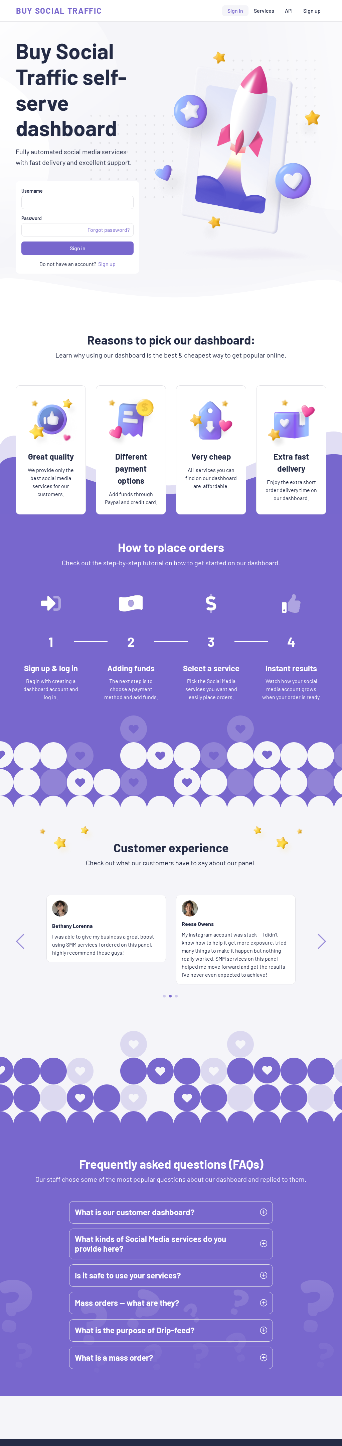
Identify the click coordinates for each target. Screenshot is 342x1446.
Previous (21, 941)
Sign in (235, 10)
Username (32, 191)
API (289, 10)
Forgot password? (109, 229)
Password (31, 218)
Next (321, 941)
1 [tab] (164, 996)
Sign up (312, 10)
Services (264, 10)
